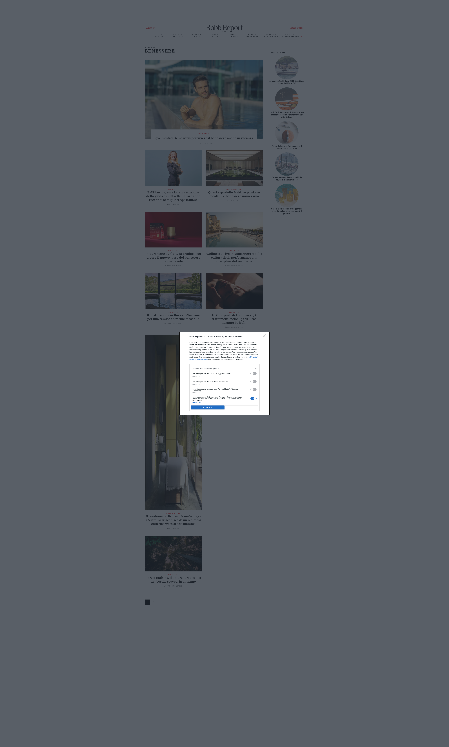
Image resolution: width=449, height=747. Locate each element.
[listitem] (224, 368)
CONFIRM (207, 407)
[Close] (265, 336)
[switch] (253, 373)
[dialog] (224, 373)
